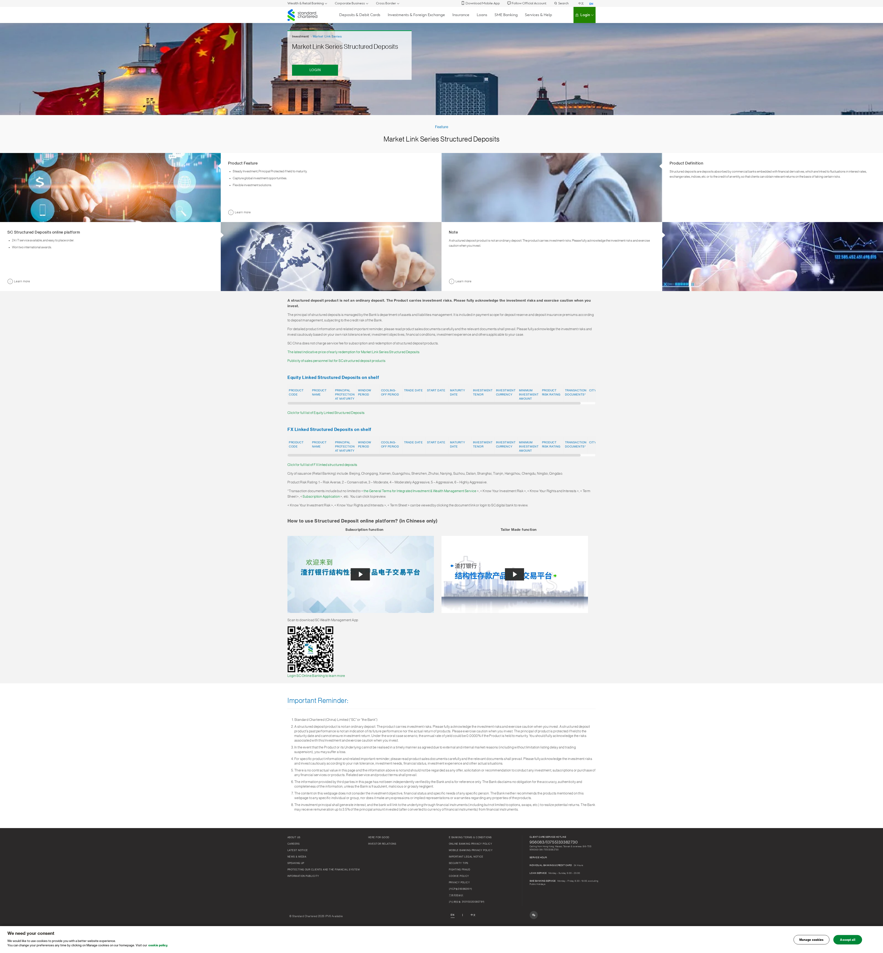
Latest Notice (297, 850)
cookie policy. (158, 945)
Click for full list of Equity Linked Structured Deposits (325, 413)
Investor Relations (382, 844)
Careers (293, 844)
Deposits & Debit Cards (359, 14)
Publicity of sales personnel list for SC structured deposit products (336, 361)
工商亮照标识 (456, 895)
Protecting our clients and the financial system (323, 870)
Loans (482, 14)
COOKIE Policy (459, 876)
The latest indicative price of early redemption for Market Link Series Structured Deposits (353, 352)
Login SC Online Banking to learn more (316, 676)
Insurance (460, 14)
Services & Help (538, 14)
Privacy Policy (459, 882)
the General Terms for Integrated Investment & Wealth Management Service (420, 491)
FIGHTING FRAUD (459, 870)
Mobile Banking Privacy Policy (471, 850)
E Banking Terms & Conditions (470, 837)
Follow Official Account (529, 3)
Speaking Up (295, 863)
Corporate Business (350, 3)
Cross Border (386, 3)
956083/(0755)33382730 (554, 842)
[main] (441, 939)
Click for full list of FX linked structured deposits (322, 465)
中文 (581, 3)
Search (563, 3)
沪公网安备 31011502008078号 (467, 902)
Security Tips (458, 863)
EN (591, 4)
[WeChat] (534, 915)
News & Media (296, 857)
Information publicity (303, 876)
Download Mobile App (483, 3)
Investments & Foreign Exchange (416, 14)
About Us (294, 837)
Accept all (847, 939)
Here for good (378, 837)
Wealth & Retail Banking (305, 3)
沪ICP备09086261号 (460, 889)
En (452, 915)
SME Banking (506, 14)
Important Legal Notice (466, 857)
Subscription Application (321, 496)
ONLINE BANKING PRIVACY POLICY (470, 844)
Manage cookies (811, 939)
